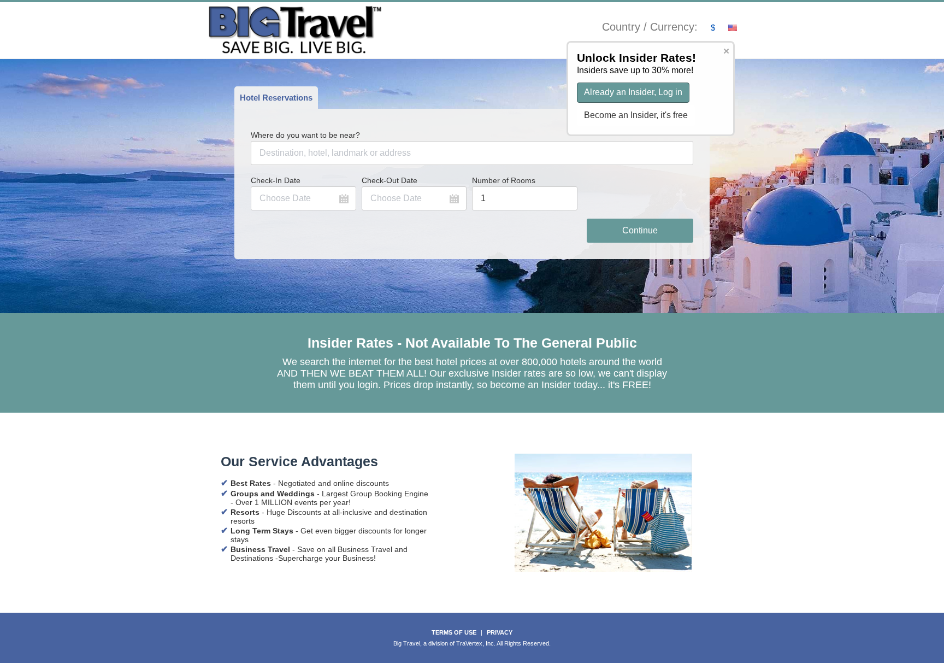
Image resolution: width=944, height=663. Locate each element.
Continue (640, 230)
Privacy (499, 632)
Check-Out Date (389, 180)
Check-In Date (275, 180)
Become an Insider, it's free (636, 115)
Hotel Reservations (276, 97)
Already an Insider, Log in (633, 92)
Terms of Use (454, 632)
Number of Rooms (503, 180)
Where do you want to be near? (305, 135)
